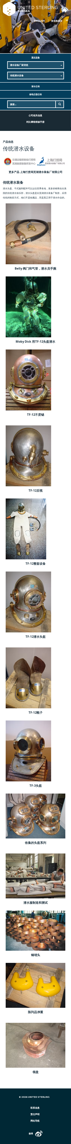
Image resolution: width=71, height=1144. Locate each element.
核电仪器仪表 (35, 94)
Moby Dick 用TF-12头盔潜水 (35, 341)
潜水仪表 (35, 86)
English (39, 20)
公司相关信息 (35, 115)
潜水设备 (35, 57)
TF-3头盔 (35, 785)
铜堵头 (35, 955)
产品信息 (8, 141)
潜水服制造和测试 (35, 902)
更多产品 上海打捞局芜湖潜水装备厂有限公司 (35, 172)
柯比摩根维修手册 (35, 121)
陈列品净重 (35, 1012)
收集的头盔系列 (35, 843)
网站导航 (35, 1120)
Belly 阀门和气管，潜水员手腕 (35, 268)
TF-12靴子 (35, 712)
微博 (31, 1133)
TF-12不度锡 (35, 414)
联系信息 (35, 1107)
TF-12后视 (35, 490)
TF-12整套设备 (35, 563)
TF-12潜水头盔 (35, 636)
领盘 (36, 1072)
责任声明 (35, 1114)
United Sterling (35, 9)
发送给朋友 (56, 20)
